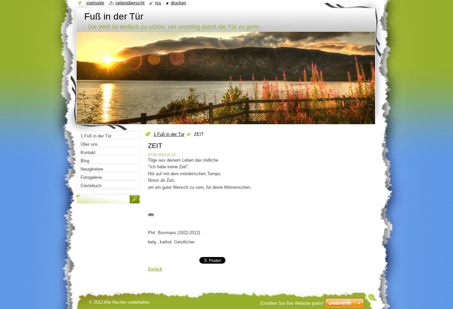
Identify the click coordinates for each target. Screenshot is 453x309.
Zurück (155, 269)
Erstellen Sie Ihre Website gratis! (292, 303)
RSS (158, 2)
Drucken (178, 2)
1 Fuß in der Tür (169, 134)
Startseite (95, 2)
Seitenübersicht (130, 2)
